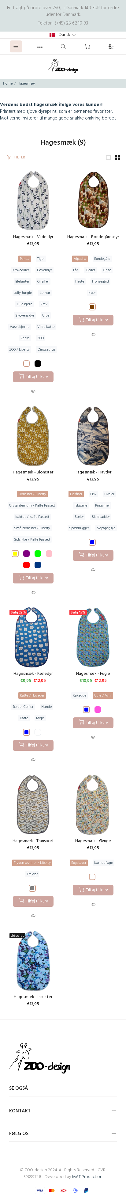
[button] (63, 35)
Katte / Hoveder (32, 696)
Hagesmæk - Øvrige (93, 841)
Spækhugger (79, 528)
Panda (24, 259)
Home (8, 84)
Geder (90, 270)
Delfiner (76, 494)
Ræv (43, 304)
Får (75, 270)
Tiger (41, 259)
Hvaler (109, 494)
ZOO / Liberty (19, 350)
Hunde (46, 707)
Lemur (45, 293)
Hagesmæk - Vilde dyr (33, 237)
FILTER (19, 157)
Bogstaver (78, 863)
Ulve (45, 316)
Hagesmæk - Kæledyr (33, 673)
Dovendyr (44, 270)
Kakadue (79, 696)
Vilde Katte (45, 327)
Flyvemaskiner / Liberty (32, 863)
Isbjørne (81, 506)
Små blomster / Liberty (32, 528)
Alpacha (80, 259)
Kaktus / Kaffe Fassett (32, 517)
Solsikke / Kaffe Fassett (32, 540)
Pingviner (102, 506)
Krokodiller (21, 270)
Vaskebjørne (19, 327)
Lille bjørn (24, 304)
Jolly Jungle (23, 293)
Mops (40, 718)
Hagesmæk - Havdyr (93, 472)
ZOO (40, 338)
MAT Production (87, 1176)
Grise (107, 270)
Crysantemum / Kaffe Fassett (32, 506)
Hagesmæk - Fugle (93, 673)
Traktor (32, 874)
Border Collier (23, 707)
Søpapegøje (106, 528)
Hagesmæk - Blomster (33, 472)
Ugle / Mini (103, 696)
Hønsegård (100, 282)
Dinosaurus (46, 350)
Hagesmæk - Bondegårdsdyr (93, 237)
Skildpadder (101, 517)
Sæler (79, 517)
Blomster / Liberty (32, 494)
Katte (24, 718)
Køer (92, 293)
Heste (79, 282)
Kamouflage (103, 863)
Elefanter (22, 282)
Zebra (24, 338)
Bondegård (102, 259)
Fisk (93, 494)
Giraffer (43, 282)
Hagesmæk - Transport (33, 841)
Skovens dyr (24, 316)
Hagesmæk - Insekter (33, 997)
